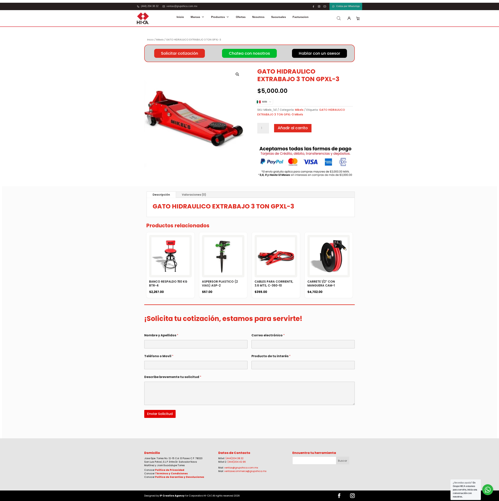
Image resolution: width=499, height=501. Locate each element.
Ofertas (241, 16)
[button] (237, 74)
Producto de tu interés (271, 356)
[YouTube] (324, 6)
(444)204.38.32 (234, 458)
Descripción (161, 195)
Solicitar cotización (179, 53)
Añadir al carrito (293, 128)
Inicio (180, 16)
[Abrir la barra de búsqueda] (339, 18)
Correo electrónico (268, 335)
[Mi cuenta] (349, 18)
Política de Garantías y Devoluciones (179, 477)
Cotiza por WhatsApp (348, 6)
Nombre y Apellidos (161, 335)
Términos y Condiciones (171, 473)
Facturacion (301, 16)
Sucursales (278, 16)
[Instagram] (319, 6)
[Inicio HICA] (143, 18)
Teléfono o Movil (158, 356)
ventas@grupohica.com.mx (181, 6)
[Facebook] (313, 6)
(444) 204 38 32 (149, 6)
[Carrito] (358, 18)
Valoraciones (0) (194, 195)
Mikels (160, 39)
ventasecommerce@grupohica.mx (245, 471)
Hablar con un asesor (319, 53)
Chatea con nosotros (249, 53)
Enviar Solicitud (160, 413)
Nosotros (258, 16)
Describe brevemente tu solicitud (172, 377)
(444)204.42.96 (236, 461)
